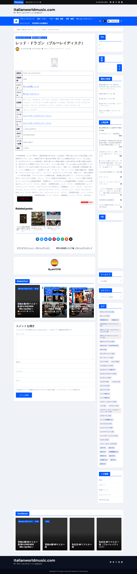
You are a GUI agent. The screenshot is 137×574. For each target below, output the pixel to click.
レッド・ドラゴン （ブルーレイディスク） (50, 43)
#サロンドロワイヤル (107, 312)
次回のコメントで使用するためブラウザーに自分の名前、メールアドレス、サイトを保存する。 (50, 390)
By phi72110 (25, 49)
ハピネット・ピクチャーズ (108, 402)
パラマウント (113, 406)
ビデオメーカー (105, 415)
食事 (103, 464)
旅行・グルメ (42, 19)
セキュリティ (104, 390)
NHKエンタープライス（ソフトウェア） (109, 336)
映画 (103, 452)
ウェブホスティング (106, 365)
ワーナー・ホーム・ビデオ (108, 444)
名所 (102, 448)
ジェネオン (116, 381)
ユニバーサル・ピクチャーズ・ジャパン (58, 49)
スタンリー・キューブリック (53, 294)
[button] (121, 21)
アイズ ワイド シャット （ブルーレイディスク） (34, 248)
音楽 (113, 460)
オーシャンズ (76, 291)
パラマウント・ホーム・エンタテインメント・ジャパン (109, 410)
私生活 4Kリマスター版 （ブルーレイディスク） (109, 544)
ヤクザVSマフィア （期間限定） (110, 134)
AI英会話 (115, 320)
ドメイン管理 (104, 398)
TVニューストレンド (27, 19)
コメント (20, 334)
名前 (18, 362)
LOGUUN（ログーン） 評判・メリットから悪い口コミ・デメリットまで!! (110, 154)
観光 (112, 456)
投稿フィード (103, 490)
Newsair (74, 571)
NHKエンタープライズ (107, 341)
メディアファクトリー (107, 432)
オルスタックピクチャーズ (108, 373)
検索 (102, 59)
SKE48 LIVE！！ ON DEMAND (109, 345)
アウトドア (104, 361)
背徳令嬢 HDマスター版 (107, 94)
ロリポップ (104, 440)
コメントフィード (105, 495)
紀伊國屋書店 (113, 452)
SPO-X (103, 349)
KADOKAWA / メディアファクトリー (109, 325)
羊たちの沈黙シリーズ (39, 37)
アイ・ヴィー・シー (106, 357)
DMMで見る (25, 199)
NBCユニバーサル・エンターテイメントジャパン (109, 330)
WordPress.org (104, 500)
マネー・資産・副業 (56, 19)
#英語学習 (104, 320)
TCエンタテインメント (107, 353)
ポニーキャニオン (106, 423)
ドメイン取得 (104, 394)
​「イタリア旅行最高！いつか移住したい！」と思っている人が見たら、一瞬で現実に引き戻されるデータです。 (110, 192)
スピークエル (104, 385)
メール (19, 371)
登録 (100, 480)
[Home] (16, 21)
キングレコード (105, 377)
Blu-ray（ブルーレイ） (85, 19)
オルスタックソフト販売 (107, 369)
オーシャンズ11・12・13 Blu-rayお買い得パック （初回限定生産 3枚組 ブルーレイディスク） (81, 309)
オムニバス (48, 291)
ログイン (102, 485)
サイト (18, 380)
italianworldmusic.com (34, 9)
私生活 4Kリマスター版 (107, 99)
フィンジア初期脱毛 (106, 419)
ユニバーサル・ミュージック (108, 436)
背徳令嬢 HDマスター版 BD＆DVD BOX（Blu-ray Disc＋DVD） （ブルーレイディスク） (27, 309)
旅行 (111, 448)
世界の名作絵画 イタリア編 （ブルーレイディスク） (73, 248)
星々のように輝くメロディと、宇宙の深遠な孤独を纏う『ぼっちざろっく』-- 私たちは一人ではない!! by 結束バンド (110, 164)
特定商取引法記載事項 (40, 23)
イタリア (115, 361)
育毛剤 (103, 456)
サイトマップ (24, 23)
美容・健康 (70, 19)
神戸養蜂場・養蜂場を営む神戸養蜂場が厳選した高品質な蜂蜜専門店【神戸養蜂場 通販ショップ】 (110, 143)
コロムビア (104, 381)
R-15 (36, 289)
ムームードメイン (106, 427)
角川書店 (103, 460)
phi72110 (56, 269)
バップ (103, 406)
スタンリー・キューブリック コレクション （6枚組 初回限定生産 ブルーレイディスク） (54, 309)
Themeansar (83, 571)
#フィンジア (104, 316)
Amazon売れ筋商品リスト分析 (109, 172)
